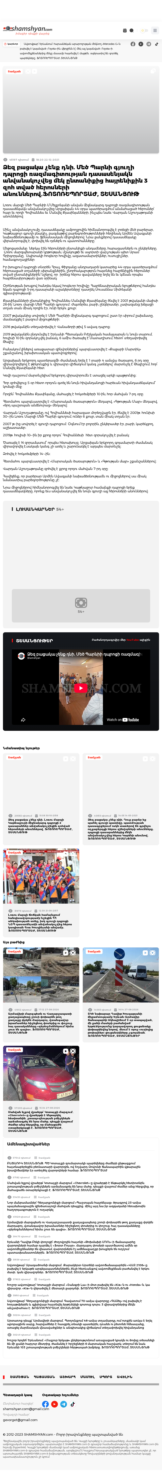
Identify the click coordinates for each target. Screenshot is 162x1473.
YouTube (132, 639)
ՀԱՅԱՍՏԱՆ (44, 1377)
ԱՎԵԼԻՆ (124, 1377)
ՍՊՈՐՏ (106, 1377)
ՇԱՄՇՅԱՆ (19, 1377)
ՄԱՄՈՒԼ (87, 1377)
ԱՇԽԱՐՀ (68, 1377)
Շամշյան (14, 71)
